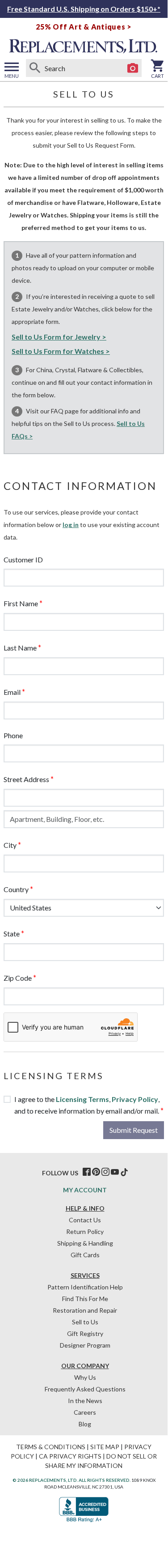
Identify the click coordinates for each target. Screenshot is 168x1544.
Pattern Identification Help (85, 1287)
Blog (85, 1424)
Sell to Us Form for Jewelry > (59, 336)
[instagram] (105, 1172)
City (10, 845)
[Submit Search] (35, 68)
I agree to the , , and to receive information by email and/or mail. (87, 1105)
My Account (85, 1190)
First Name (21, 603)
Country (16, 889)
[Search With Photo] (133, 68)
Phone (13, 735)
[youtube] (115, 1172)
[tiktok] (124, 1172)
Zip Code (18, 978)
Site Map (104, 1446)
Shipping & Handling (85, 1243)
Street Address (26, 779)
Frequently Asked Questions (85, 1389)
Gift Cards (85, 1255)
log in (71, 524)
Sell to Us (85, 1322)
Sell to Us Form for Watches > (61, 351)
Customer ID (23, 559)
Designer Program (85, 1345)
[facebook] (87, 1172)
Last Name (20, 647)
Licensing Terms (82, 1099)
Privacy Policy (135, 1099)
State (12, 933)
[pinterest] (96, 1172)
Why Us (85, 1377)
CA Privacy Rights (70, 1456)
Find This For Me (85, 1298)
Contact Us (85, 1220)
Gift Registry (85, 1333)
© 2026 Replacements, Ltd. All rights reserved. (71, 1480)
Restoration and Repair (85, 1310)
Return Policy (85, 1231)
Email (12, 692)
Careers (85, 1412)
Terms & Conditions (50, 1446)
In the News (85, 1400)
